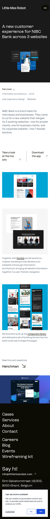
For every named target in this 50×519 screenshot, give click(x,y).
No (31, 511)
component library (37, 333)
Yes (40, 511)
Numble (20, 258)
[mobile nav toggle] (45, 8)
